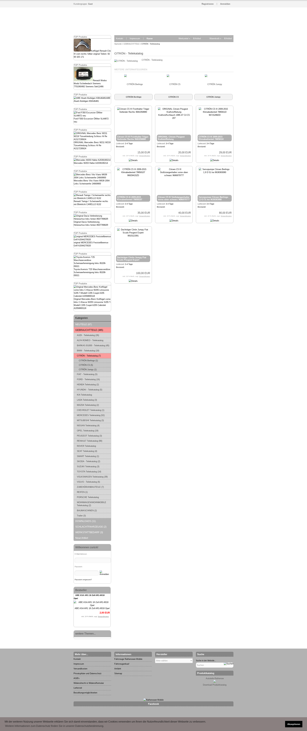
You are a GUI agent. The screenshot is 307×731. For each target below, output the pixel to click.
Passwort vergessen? (83, 580)
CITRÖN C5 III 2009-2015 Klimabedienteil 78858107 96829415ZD (129, 199)
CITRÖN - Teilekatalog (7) (89, 356)
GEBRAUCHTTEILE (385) (89, 330)
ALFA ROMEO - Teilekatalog (90, 340)
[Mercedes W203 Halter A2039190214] (92, 160)
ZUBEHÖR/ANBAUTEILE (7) (90, 487)
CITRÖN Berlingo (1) (88, 360)
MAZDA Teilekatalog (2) (88, 405)
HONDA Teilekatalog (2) (88, 384)
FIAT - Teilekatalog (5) (87, 374)
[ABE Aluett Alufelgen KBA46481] (90, 98)
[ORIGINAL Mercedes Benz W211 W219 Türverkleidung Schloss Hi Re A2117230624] (92, 139)
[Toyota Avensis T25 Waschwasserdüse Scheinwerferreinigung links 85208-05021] (92, 266)
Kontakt (119, 38)
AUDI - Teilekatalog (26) (88, 335)
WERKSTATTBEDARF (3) (89, 532)
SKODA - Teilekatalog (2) (88, 461)
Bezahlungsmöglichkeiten (85, 692)
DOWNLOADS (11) (85, 521)
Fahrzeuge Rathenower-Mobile (128, 659)
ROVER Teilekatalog (86, 446)
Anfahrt (117, 668)
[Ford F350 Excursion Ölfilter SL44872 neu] (92, 115)
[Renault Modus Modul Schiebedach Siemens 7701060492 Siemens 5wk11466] (83, 80)
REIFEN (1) (82, 492)
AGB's (76, 678)
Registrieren (208, 4)
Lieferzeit (78, 688)
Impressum (135, 38)
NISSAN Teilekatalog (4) (88, 425)
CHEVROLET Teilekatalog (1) (90, 410)
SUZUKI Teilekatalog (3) (88, 466)
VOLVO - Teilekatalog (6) (88, 482)
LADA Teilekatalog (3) (87, 400)
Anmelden (225, 4)
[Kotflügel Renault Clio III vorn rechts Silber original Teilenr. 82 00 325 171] (82, 51)
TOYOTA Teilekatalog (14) (89, 471)
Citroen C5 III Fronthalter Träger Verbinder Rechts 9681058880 (132, 138)
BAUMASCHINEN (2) (87, 510)
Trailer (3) (81, 515)
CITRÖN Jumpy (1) (88, 369)
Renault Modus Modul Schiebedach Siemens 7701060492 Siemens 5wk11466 (90, 83)
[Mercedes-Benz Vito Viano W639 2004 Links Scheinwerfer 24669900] (92, 177)
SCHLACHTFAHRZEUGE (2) (90, 526)
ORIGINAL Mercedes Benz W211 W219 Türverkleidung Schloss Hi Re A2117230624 (92, 145)
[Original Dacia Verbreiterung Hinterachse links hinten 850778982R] (92, 219)
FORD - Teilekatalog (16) (88, 379)
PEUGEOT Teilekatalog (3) (89, 436)
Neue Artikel (81, 538)
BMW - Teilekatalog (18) (88, 350)
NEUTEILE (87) (83, 324)
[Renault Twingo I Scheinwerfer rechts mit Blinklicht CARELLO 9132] (92, 198)
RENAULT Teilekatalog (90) (89, 441)
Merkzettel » (190, 38)
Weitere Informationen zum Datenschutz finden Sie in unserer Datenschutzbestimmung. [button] (54, 726)
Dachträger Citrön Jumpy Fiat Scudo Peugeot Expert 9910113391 (131, 259)
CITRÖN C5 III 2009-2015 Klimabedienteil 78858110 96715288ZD (211, 139)
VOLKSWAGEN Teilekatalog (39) (92, 477)
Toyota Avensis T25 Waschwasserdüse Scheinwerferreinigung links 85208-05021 (92, 272)
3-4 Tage (129, 143)
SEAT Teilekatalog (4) (87, 451)
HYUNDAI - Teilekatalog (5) (89, 389)
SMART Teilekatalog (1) (88, 456)
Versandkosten (103, 616)
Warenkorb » (220, 38)
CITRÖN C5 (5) (86, 365)
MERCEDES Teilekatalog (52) (91, 415)
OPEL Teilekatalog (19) (87, 430)
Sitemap (118, 673)
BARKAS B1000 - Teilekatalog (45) (93, 345)
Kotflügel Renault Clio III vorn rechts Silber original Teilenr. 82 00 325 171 (92, 54)
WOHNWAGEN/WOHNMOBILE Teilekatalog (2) (91, 504)
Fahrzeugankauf (121, 664)
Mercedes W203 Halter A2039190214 (91, 163)
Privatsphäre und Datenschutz (88, 673)
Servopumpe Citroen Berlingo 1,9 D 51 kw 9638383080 (213, 198)
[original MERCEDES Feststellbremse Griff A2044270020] (92, 239)
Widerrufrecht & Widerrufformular (89, 683)
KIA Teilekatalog (84, 395)
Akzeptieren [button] (293, 724)
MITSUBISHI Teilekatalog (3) (90, 420)
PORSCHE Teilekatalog (88, 497)
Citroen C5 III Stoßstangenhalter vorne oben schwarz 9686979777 (174, 198)
